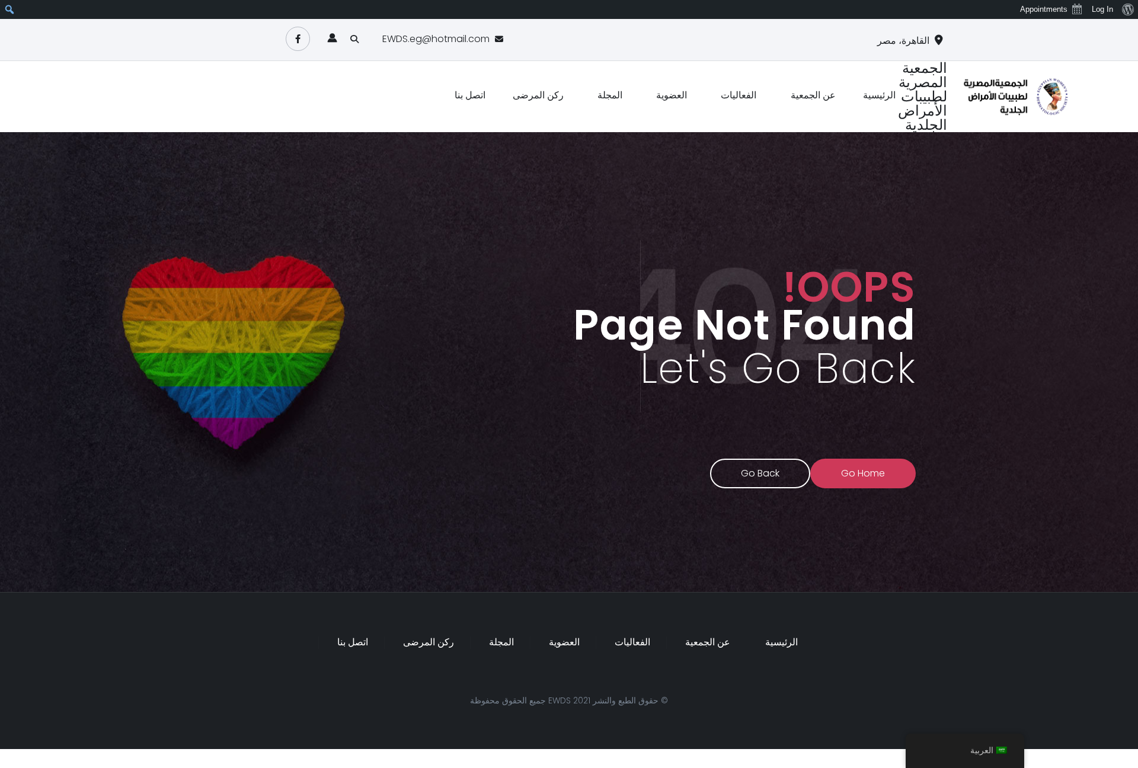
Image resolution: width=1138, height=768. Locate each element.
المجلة (609, 95)
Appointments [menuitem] (1043, 9)
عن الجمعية (813, 95)
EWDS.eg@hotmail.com (436, 39)
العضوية (671, 95)
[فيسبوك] (298, 39)
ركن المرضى (538, 95)
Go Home (863, 473)
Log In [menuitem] (1102, 9)
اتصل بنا (470, 95)
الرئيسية (879, 95)
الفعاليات (738, 95)
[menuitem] (1127, 9)
